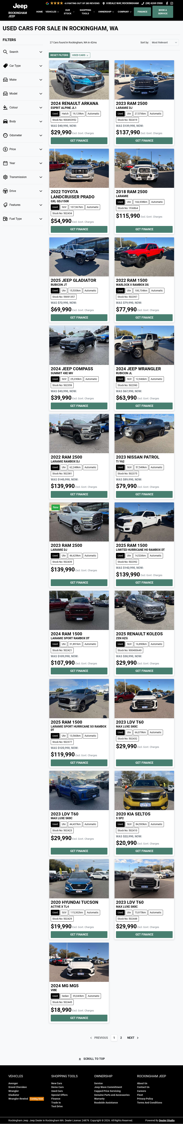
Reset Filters (59, 55)
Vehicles (51, 11)
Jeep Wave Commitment (108, 1087)
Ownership (104, 11)
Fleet (140, 1095)
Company (123, 11)
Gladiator (13, 1095)
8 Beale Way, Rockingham (122, 3)
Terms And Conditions (149, 1102)
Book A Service (162, 12)
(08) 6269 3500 (154, 3)
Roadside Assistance (106, 1102)
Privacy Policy (145, 1098)
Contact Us (143, 1087)
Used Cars (57, 1091)
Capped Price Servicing (107, 1091)
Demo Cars (57, 1087)
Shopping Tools (85, 12)
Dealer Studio (167, 1120)
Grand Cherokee (17, 1087)
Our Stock (67, 12)
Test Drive (57, 1106)
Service (98, 1083)
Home (39, 11)
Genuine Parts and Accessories (112, 1095)
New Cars (56, 1083)
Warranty (99, 1098)
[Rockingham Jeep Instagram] (172, 3)
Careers (141, 1091)
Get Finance (79, 140)
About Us (142, 1083)
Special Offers (59, 1095)
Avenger (13, 1083)
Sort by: (144, 42)
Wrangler (13, 1091)
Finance (142, 11)
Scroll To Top (94, 1059)
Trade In (56, 1102)
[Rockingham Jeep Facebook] (167, 3)
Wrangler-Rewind (18, 1098)
